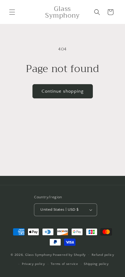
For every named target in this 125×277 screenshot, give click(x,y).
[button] (12, 12)
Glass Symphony (38, 254)
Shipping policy (96, 264)
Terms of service (64, 264)
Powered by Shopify (69, 254)
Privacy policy (33, 264)
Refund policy (103, 255)
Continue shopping (63, 91)
